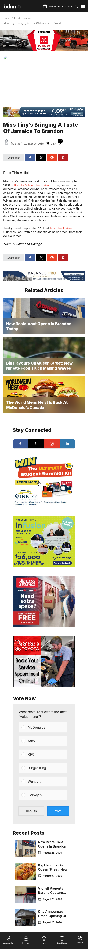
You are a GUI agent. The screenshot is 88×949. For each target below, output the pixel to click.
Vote (58, 811)
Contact (80, 943)
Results (31, 811)
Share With (13, 157)
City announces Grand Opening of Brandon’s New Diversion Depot (52, 917)
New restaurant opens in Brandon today (52, 846)
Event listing (62, 943)
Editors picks (8, 943)
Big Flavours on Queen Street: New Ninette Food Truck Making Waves (53, 871)
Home (6, 18)
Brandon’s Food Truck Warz (32, 185)
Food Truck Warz (24, 18)
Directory (26, 943)
